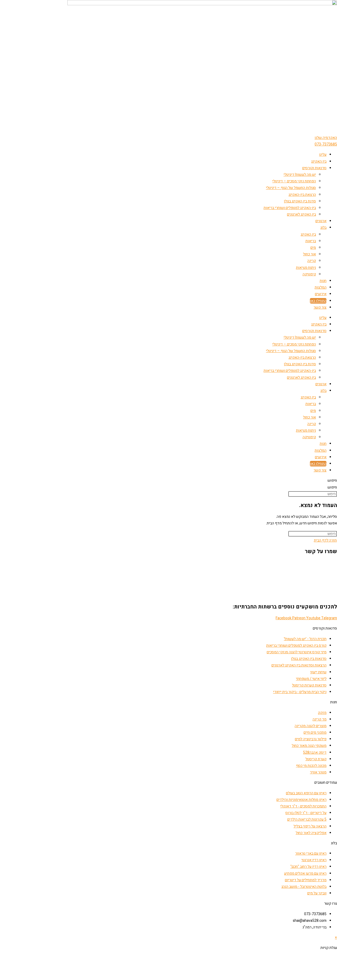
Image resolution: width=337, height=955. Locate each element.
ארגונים (320, 221)
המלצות (320, 287)
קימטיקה (309, 274)
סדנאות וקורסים (314, 168)
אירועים (320, 294)
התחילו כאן (318, 301)
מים (313, 247)
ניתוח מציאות (306, 267)
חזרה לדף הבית (325, 540)
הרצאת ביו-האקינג (302, 194)
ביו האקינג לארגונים (301, 214)
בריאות (310, 241)
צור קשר (320, 307)
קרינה (311, 261)
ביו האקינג (318, 161)
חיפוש (332, 480)
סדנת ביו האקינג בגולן (300, 201)
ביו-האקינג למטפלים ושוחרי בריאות (290, 208)
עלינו (322, 154)
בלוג (323, 227)
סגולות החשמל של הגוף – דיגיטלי (291, 188)
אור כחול (309, 254)
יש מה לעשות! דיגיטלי (300, 174)
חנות (323, 281)
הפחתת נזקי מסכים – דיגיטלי (294, 181)
